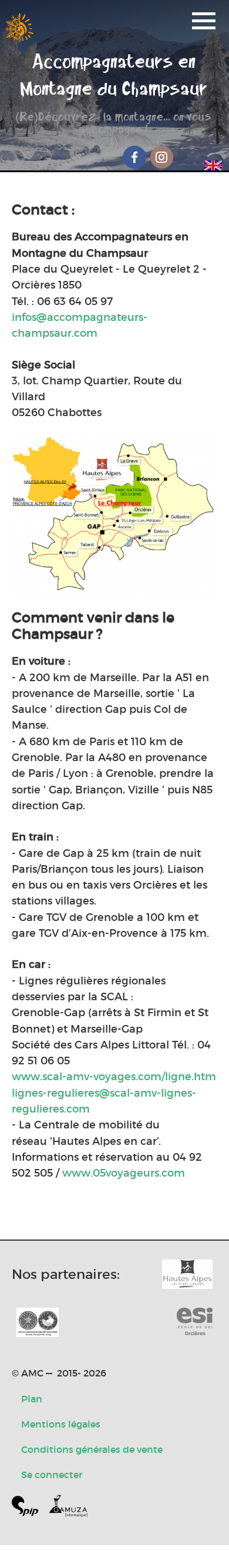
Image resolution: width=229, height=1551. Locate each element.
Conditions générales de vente (92, 1449)
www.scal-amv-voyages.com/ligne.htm (114, 1076)
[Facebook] (134, 157)
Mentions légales (60, 1424)
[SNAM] (37, 1322)
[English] (213, 163)
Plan (31, 1399)
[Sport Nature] (195, 1322)
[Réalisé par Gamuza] (68, 1508)
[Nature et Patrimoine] (187, 1274)
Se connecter (51, 1474)
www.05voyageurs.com (123, 1173)
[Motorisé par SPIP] (30, 1508)
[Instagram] (162, 157)
